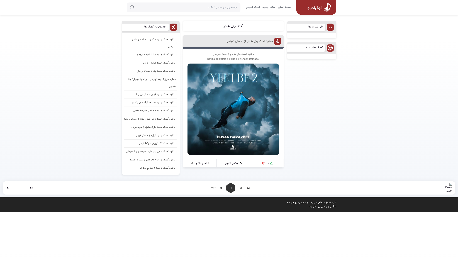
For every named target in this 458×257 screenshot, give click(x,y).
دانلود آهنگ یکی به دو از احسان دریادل (249, 41)
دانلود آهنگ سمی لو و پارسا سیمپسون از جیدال (151, 151)
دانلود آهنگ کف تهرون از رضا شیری (157, 143)
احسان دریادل (220, 54)
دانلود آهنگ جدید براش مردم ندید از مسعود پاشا (150, 119)
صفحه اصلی (284, 7)
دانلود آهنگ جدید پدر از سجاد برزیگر (156, 71)
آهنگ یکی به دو (233, 26)
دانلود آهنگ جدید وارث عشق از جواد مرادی (153, 127)
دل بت (312, 206)
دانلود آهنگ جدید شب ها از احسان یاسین (154, 102)
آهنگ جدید (269, 7)
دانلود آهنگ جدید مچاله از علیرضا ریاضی (154, 111)
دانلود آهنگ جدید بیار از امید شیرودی (156, 55)
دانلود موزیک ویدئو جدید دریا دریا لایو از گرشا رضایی (152, 82)
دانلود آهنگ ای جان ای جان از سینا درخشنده (152, 160)
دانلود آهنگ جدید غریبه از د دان (159, 63)
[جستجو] (132, 7)
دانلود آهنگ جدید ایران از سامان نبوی (156, 135)
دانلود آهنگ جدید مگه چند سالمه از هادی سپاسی (154, 43)
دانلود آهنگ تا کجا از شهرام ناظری (158, 168)
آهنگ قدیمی (252, 7)
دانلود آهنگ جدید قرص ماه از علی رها (156, 94)
